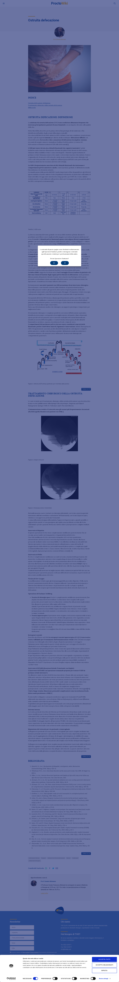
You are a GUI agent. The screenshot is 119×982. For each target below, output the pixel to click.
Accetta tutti (104, 959)
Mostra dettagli (103, 978)
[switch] (55, 978)
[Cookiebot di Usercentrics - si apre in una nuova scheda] (11, 978)
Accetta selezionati (104, 965)
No (54, 263)
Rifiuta (104, 970)
